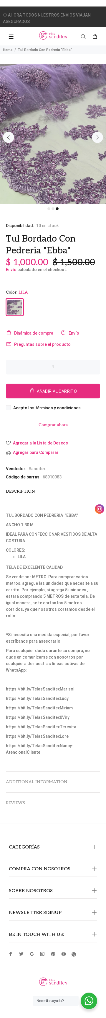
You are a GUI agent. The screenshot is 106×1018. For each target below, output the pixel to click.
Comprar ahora (53, 424)
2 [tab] (53, 208)
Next (97, 137)
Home (8, 50)
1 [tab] (48, 208)
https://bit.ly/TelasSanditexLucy (37, 698)
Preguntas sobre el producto (42, 344)
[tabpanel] (53, 134)
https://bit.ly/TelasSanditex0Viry (37, 717)
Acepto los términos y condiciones (47, 407)
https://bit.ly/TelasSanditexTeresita (41, 726)
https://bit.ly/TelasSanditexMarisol (40, 689)
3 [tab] (57, 208)
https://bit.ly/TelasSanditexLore (37, 736)
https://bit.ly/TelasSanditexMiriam (39, 708)
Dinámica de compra (33, 333)
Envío (11, 269)
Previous (8, 137)
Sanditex (37, 468)
